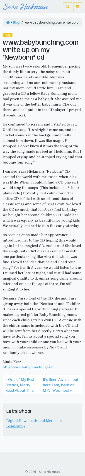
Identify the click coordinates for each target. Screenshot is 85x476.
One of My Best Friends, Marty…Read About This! (19, 385)
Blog (16, 22)
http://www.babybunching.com (29, 367)
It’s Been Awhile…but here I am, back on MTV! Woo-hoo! (60, 385)
